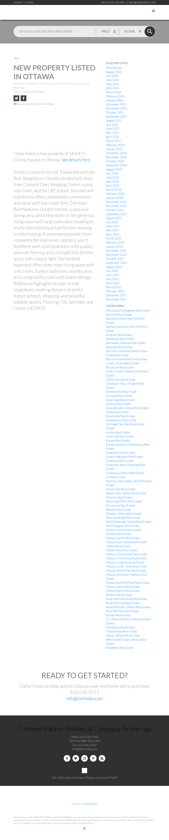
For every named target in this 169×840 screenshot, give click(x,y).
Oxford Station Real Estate (122, 591)
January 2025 (114, 149)
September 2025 (116, 116)
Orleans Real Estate (118, 534)
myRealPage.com (89, 803)
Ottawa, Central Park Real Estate (126, 554)
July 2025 (112, 124)
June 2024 (112, 177)
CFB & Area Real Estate (120, 379)
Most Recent (114, 67)
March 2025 (113, 141)
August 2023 (114, 218)
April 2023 (112, 234)
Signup (18, 2)
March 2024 (113, 189)
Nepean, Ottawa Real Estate (124, 513)
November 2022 (116, 254)
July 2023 (112, 222)
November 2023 (116, 206)
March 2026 (113, 92)
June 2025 (112, 128)
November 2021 (116, 299)
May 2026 (112, 84)
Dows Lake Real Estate (120, 400)
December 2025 (116, 104)
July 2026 (112, 76)
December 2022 (116, 250)
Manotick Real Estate (119, 497)
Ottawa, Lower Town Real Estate (126, 566)
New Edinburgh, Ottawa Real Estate (128, 521)
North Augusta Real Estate (122, 525)
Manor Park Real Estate (121, 489)
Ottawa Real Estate (34, 91)
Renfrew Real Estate (119, 595)
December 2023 (116, 202)
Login (29, 2)
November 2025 (116, 108)
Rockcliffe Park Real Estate (123, 603)
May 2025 (112, 132)
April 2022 (112, 283)
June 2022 (112, 275)
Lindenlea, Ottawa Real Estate (125, 473)
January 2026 (114, 100)
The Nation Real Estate (120, 627)
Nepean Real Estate (118, 509)
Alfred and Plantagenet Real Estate (128, 310)
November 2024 (116, 157)
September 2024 (116, 165)
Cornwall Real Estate (119, 395)
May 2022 (112, 279)
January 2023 (114, 246)
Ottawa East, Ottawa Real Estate (126, 542)
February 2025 (115, 145)
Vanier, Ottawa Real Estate (123, 635)
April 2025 (112, 137)
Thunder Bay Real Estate (121, 631)
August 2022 (114, 267)
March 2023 (113, 238)
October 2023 (115, 210)
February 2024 (115, 193)
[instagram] (84, 758)
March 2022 (113, 287)
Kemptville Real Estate (120, 452)
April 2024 (112, 185)
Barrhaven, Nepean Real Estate (125, 343)
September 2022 (116, 262)
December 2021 (116, 295)
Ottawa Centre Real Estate (123, 538)
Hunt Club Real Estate (120, 436)
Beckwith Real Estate (119, 347)
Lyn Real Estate (115, 477)
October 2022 (115, 258)
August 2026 (114, 72)
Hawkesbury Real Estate (121, 420)
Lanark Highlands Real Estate (124, 456)
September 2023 (116, 214)
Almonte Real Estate (119, 314)
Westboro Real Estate (120, 647)
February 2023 (115, 242)
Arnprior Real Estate (119, 335)
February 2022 (115, 291)
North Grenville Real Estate (123, 530)
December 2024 (116, 153)
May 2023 (112, 230)
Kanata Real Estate (118, 440)
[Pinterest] (93, 758)
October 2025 (115, 112)
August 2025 (114, 120)
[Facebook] (67, 758)
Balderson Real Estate (120, 339)
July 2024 (112, 173)
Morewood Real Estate (120, 505)
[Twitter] (75, 758)
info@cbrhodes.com (84, 698)
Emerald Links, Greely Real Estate (127, 408)
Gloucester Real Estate (120, 416)
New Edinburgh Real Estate (123, 517)
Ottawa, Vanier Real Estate (123, 586)
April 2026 (112, 88)
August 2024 (114, 169)
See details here (75, 159)
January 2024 (114, 197)
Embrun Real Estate (118, 404)
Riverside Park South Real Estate (126, 599)
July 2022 (112, 271)
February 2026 (115, 96)
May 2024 (112, 181)
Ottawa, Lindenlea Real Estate (125, 562)
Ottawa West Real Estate (122, 550)
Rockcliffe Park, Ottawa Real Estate (128, 607)
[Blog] (102, 758)
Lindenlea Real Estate (120, 460)
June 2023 (112, 226)
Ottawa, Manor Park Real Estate (126, 570)
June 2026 (112, 80)
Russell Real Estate (118, 615)
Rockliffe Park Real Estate (122, 611)
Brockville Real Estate (120, 367)
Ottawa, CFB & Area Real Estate (126, 558)
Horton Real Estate (118, 432)
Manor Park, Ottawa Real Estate (126, 493)
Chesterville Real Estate (121, 391)
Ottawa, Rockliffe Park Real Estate (127, 582)
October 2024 (115, 161)
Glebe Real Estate (117, 412)
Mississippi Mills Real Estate (124, 501)
